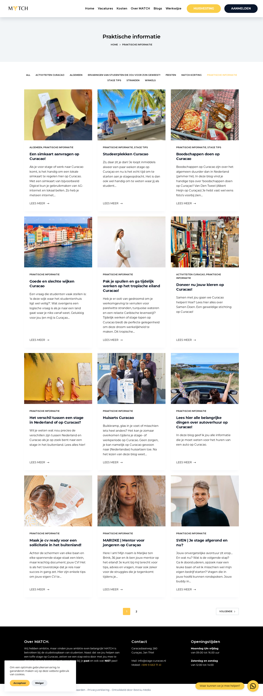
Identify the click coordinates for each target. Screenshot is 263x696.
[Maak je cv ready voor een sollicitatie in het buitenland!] (58, 500)
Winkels (150, 80)
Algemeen (76, 75)
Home (89, 8)
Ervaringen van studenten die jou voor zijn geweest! (124, 75)
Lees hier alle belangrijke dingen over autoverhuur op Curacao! (202, 422)
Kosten (122, 8)
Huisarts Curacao (118, 418)
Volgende (225, 611)
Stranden (133, 80)
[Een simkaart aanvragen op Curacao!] (58, 114)
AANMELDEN (241, 8)
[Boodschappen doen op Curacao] (205, 114)
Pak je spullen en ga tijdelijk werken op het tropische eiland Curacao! (131, 286)
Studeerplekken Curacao (125, 154)
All (28, 75)
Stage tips (114, 80)
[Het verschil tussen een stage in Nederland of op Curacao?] (58, 378)
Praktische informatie (222, 75)
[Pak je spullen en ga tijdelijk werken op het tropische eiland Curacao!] (131, 241)
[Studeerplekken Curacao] (131, 114)
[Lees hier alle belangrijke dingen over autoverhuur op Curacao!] (205, 378)
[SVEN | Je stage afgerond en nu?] (205, 500)
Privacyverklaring (98, 690)
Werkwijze (173, 8)
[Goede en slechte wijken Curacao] (58, 241)
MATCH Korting (191, 75)
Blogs (158, 8)
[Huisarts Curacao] (131, 378)
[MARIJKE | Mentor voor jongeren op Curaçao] (131, 500)
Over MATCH (140, 8)
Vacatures (105, 8)
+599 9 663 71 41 (151, 665)
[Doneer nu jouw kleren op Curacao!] (205, 241)
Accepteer (19, 683)
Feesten (171, 75)
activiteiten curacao (50, 75)
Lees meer (38, 204)
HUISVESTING (204, 8)
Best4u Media (142, 690)
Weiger (39, 683)
